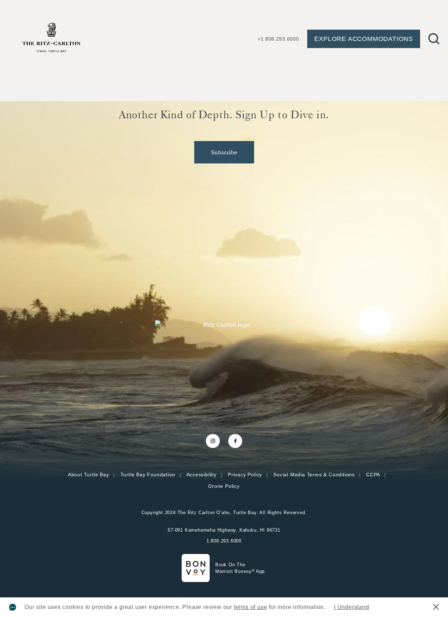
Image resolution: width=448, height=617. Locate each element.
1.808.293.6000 (223, 541)
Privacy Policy (245, 474)
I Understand (351, 607)
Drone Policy (224, 486)
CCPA (373, 474)
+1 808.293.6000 (278, 39)
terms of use (250, 607)
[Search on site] (434, 38)
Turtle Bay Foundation (147, 474)
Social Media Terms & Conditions (314, 474)
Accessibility (202, 474)
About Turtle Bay (88, 474)
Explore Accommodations (363, 38)
